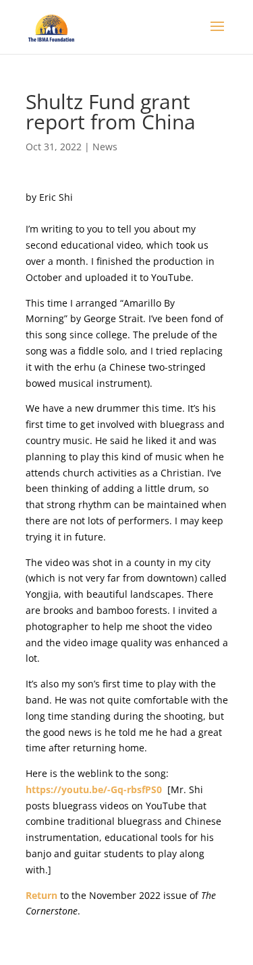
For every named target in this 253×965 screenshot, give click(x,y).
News (104, 146)
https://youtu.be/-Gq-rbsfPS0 (94, 789)
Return (43, 895)
